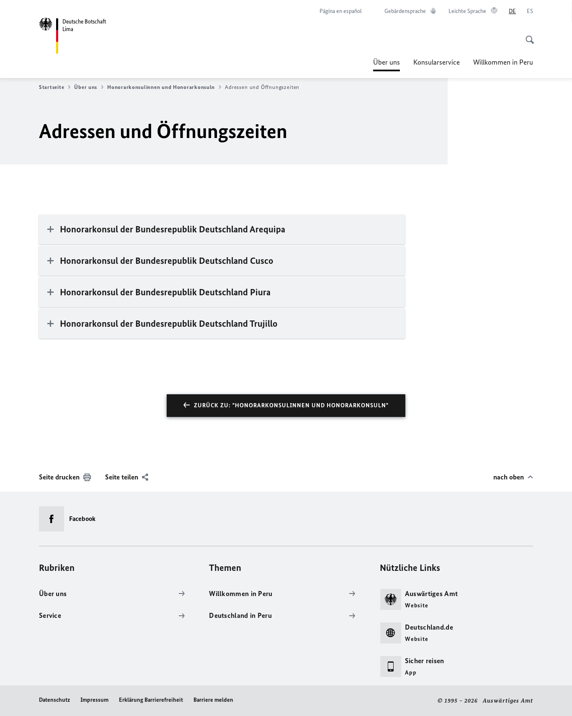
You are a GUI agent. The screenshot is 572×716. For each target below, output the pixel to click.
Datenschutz (54, 699)
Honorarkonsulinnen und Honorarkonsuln (161, 87)
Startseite (51, 87)
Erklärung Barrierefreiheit (151, 699)
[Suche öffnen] (527, 35)
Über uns (386, 64)
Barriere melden (213, 699)
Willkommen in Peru (503, 62)
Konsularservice (436, 62)
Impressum (94, 699)
